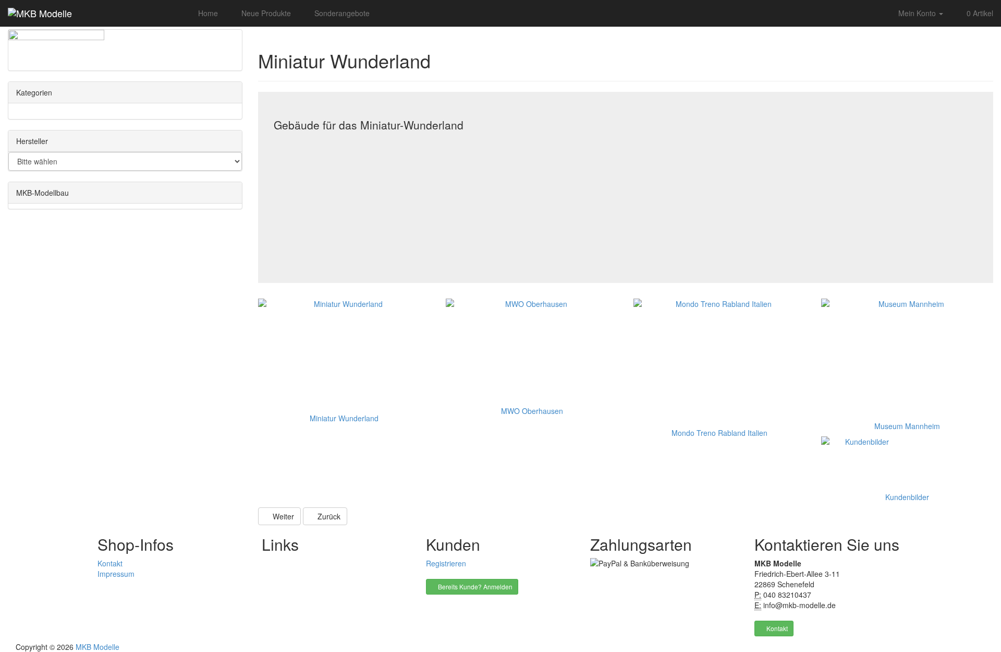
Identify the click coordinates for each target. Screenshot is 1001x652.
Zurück (327, 516)
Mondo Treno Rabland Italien (719, 433)
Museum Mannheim (907, 426)
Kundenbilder (907, 497)
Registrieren (446, 563)
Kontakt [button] (776, 628)
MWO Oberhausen (532, 411)
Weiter (282, 516)
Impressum (116, 573)
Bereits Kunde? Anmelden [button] (474, 586)
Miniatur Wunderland (344, 418)
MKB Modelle (97, 647)
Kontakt (110, 563)
